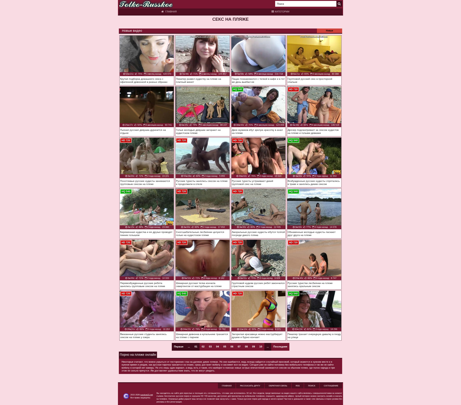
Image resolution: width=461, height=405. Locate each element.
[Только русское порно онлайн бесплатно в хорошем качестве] (146, 4)
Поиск (311, 386)
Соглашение (331, 386)
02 (203, 346)
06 (231, 346)
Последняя (280, 346)
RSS (298, 386)
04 (217, 346)
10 (260, 346)
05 (224, 346)
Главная (171, 11)
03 (210, 346)
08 (246, 346)
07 (239, 346)
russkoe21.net (146, 395)
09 (253, 346)
